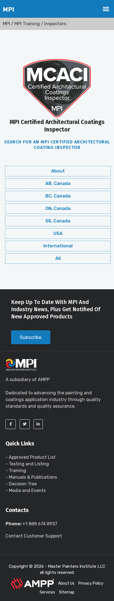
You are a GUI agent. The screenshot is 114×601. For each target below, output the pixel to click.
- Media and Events (26, 490)
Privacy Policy (90, 583)
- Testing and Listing (27, 463)
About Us (66, 583)
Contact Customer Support (34, 536)
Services (47, 592)
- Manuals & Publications (31, 477)
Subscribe (31, 337)
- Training (16, 470)
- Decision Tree (21, 483)
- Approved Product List (31, 457)
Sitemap (66, 592)
